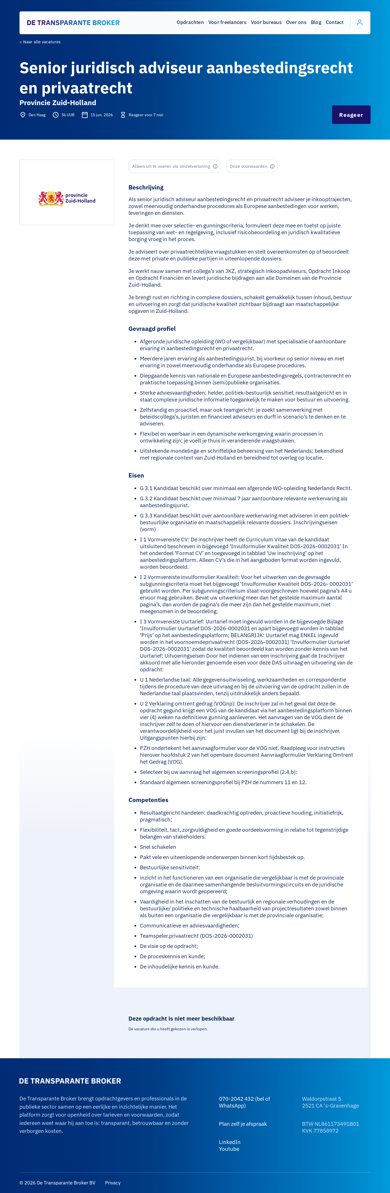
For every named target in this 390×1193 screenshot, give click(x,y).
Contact (335, 22)
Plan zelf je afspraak (243, 1123)
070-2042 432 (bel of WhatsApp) (244, 1102)
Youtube (229, 1148)
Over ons (296, 22)
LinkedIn (230, 1142)
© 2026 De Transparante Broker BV (57, 1183)
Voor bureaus (266, 22)
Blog (316, 22)
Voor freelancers (227, 22)
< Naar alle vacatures (40, 41)
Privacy (112, 1183)
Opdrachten (190, 22)
